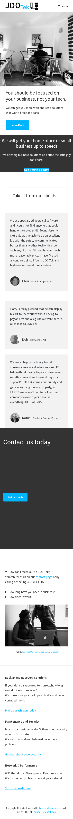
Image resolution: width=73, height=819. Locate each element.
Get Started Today (36, 170)
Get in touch (15, 497)
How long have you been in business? (31, 592)
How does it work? (20, 597)
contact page (44, 577)
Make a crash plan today (20, 710)
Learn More (17, 125)
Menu (65, 6)
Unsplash (54, 652)
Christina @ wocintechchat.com (35, 652)
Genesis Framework (49, 808)
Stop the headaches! (18, 788)
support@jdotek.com (45, 812)
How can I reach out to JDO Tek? (29, 572)
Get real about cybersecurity (23, 754)
